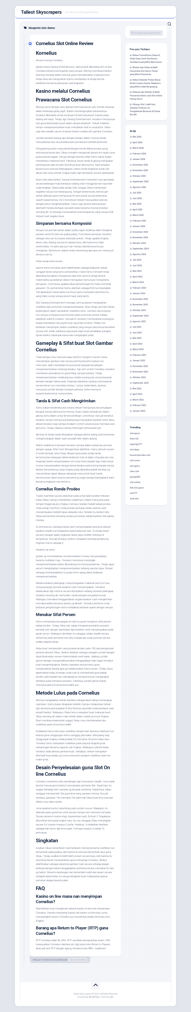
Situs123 (134, 438)
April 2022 (137, 394)
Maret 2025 (138, 215)
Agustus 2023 (139, 321)
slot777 (133, 493)
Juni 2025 (137, 198)
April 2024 (137, 276)
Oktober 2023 (139, 310)
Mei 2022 (137, 388)
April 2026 (137, 142)
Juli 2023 (137, 327)
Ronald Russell (60, 959)
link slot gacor (137, 488)
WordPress (94, 997)
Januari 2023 (139, 360)
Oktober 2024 (139, 243)
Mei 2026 (137, 137)
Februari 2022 (139, 405)
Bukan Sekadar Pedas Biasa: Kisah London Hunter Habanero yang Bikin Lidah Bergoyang (145, 83)
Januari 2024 (139, 293)
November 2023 (140, 304)
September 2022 (141, 383)
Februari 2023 (139, 355)
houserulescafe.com (140, 455)
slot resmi (135, 460)
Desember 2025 (140, 165)
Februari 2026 (139, 153)
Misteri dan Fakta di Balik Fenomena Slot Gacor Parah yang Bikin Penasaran (144, 70)
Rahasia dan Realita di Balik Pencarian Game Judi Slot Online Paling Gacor (146, 95)
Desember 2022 (140, 366)
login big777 (136, 444)
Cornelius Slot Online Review (64, 43)
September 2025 (141, 181)
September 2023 (141, 316)
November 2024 (140, 237)
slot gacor (135, 433)
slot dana (134, 449)
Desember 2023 (140, 299)
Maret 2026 (138, 148)
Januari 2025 (139, 226)
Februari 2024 (139, 288)
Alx (111, 997)
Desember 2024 (140, 232)
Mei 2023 (137, 338)
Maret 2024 (138, 282)
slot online (135, 482)
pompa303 (135, 477)
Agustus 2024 (139, 254)
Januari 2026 (139, 159)
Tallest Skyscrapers (41, 12)
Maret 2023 (138, 349)
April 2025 (137, 209)
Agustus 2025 (139, 187)
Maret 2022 (138, 400)
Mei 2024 (137, 271)
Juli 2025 (137, 193)
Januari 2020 (139, 411)
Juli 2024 (137, 260)
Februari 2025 (139, 221)
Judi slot (134, 498)
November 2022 (140, 371)
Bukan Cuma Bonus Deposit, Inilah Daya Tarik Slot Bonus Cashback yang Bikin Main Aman (146, 58)
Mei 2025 (137, 204)
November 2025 (140, 170)
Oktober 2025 (139, 176)
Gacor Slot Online (77, 960)
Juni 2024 (137, 265)
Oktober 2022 (139, 377)
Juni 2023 (137, 332)
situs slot (134, 471)
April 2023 (137, 344)
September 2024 (141, 248)
